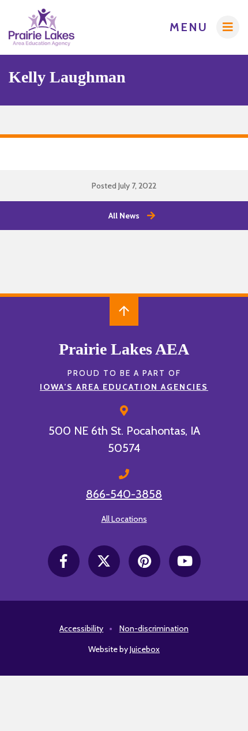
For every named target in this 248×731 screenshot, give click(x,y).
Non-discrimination (154, 628)
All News (124, 215)
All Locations (124, 519)
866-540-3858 (124, 494)
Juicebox (145, 649)
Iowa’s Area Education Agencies (124, 387)
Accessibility (81, 628)
